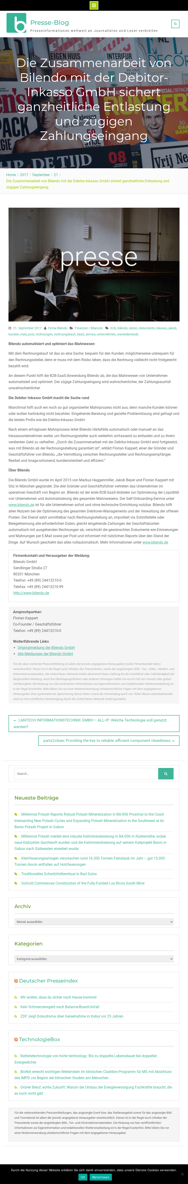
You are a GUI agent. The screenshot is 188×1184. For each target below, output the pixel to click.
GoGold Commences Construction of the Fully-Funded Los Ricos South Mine (82, 883)
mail (23, 334)
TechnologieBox (39, 1039)
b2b (113, 328)
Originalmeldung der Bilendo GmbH (46, 647)
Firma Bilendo (57, 328)
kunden (13, 334)
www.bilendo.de (21, 505)
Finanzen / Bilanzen (89, 328)
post (31, 334)
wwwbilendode (127, 334)
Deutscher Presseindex (48, 981)
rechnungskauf (64, 334)
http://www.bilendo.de (31, 593)
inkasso (161, 328)
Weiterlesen (101, 1177)
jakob (172, 328)
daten (133, 328)
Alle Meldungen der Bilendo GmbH (45, 654)
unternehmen (106, 334)
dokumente (147, 328)
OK (83, 1177)
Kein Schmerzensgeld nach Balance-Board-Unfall (59, 1007)
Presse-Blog (49, 22)
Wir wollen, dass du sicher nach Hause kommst (58, 997)
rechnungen (44, 334)
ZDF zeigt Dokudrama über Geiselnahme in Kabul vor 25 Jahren (71, 1016)
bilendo (122, 328)
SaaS (80, 334)
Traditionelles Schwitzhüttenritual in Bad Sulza (59, 874)
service (90, 334)
